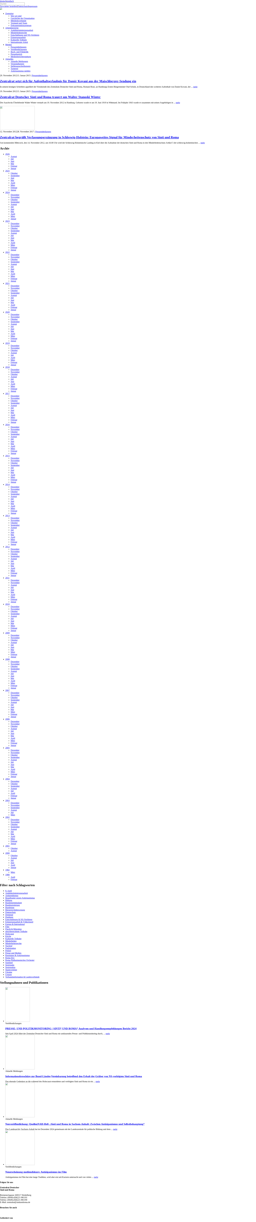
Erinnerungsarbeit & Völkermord (19, 922)
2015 (7, 456)
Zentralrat (9, 13)
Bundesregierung (12, 905)
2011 (7, 578)
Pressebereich (16, 54)
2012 (7, 547)
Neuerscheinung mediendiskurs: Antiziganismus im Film (36, 1172)
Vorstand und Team (19, 23)
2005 (7, 748)
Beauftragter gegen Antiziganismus (20, 898)
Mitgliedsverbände (18, 21)
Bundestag (9, 907)
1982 (7, 870)
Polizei (8, 950)
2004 (7, 779)
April (13, 183)
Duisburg (9, 917)
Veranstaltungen (17, 64)
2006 (7, 719)
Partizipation (10, 948)
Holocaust (9, 934)
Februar (14, 166)
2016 (7, 424)
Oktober (14, 173)
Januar (13, 168)
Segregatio (9, 965)
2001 (7, 846)
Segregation (10, 967)
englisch (10, 1)
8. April (8, 891)
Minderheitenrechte (19, 33)
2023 (7, 221)
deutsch (3, 1)
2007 (7, 690)
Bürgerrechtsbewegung (15, 910)
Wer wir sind (16, 16)
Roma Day (10, 958)
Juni (12, 161)
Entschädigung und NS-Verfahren (25, 35)
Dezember (15, 195)
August (14, 156)
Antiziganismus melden (20, 71)
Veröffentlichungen (19, 49)
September (15, 175)
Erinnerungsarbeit (18, 37)
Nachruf (8, 946)
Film (7, 927)
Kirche (8, 936)
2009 (7, 633)
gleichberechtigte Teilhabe (16, 931)
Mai (12, 164)
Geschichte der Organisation (23, 18)
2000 (7, 853)
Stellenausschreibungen (20, 66)
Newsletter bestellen (8, 6)
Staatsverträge (11, 970)
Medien (8, 44)
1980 (7, 875)
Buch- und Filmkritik (19, 52)
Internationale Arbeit (19, 42)
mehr (195, 87)
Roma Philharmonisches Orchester (19, 960)
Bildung (8, 900)
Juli (12, 159)
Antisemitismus (11, 895)
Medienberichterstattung (21, 56)
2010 (7, 604)
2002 (7, 817)
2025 (7, 171)
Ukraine (8, 972)
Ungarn (8, 974)
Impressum (32, 6)
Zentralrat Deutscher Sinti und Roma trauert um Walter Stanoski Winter (50, 97)
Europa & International (15, 924)
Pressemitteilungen (18, 47)
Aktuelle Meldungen (19, 61)
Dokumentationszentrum (21, 25)
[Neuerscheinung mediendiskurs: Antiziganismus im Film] (20, 1164)
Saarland (9, 962)
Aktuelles (9, 59)
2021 (7, 283)
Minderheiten (11, 941)
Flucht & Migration (13, 929)
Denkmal (9, 915)
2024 (7, 192)
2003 (7, 800)
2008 (7, 659)
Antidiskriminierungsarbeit (22, 30)
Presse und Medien (13, 953)
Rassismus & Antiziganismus (17, 955)
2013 (7, 515)
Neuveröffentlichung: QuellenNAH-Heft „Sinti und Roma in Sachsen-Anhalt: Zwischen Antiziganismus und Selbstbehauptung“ (75, 1124)
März (13, 185)
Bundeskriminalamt (13, 903)
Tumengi (14, 68)
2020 (7, 312)
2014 (7, 484)
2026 (7, 154)
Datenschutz (22, 6)
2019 (7, 343)
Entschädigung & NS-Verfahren (18, 919)
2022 (7, 252)
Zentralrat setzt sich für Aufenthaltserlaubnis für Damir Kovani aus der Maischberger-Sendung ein (68, 81)
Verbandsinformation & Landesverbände (22, 977)
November (15, 197)
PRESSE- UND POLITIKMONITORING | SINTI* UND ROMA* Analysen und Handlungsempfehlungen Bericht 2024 (71, 1028)
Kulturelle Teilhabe (19, 40)
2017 (7, 393)
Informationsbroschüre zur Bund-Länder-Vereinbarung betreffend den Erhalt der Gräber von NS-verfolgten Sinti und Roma (73, 1076)
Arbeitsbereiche (12, 28)
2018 (7, 367)
